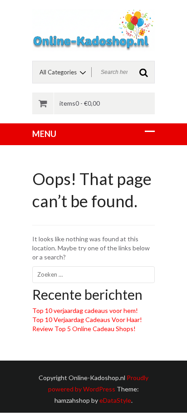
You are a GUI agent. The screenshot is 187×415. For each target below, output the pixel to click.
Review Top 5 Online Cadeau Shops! (84, 328)
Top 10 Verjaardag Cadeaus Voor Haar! (87, 319)
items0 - (79, 103)
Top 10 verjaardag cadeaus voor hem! (85, 310)
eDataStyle (115, 400)
